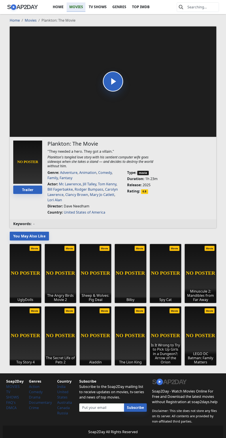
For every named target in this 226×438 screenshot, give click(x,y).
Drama (34, 397)
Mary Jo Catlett (102, 194)
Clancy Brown (76, 194)
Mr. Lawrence (70, 184)
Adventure (68, 172)
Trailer (27, 189)
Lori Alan (54, 199)
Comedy (105, 172)
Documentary (40, 402)
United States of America (84, 212)
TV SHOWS (98, 6)
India (61, 386)
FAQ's (11, 402)
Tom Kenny (107, 184)
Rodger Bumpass (89, 189)
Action (34, 386)
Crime (34, 407)
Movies (31, 20)
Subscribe (135, 407)
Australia (64, 402)
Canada (63, 407)
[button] (113, 81)
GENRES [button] (119, 6)
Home (15, 20)
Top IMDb (141, 6)
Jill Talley (89, 184)
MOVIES (76, 6)
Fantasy (66, 177)
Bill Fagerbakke (60, 189)
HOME (58, 6)
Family (52, 177)
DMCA (11, 407)
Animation (87, 172)
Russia (62, 413)
